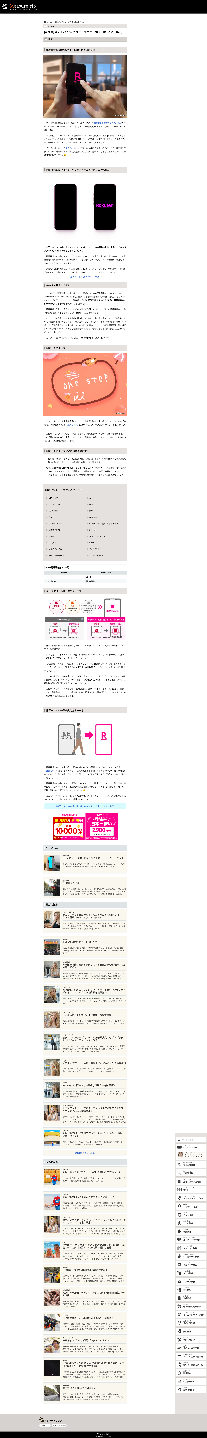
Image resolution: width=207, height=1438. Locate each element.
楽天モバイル (71, 148)
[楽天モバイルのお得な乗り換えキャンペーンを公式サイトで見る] (85, 806)
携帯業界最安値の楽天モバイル (107, 123)
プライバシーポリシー (59, 1425)
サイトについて (44, 1425)
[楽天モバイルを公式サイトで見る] (85, 277)
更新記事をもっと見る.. (85, 1153)
